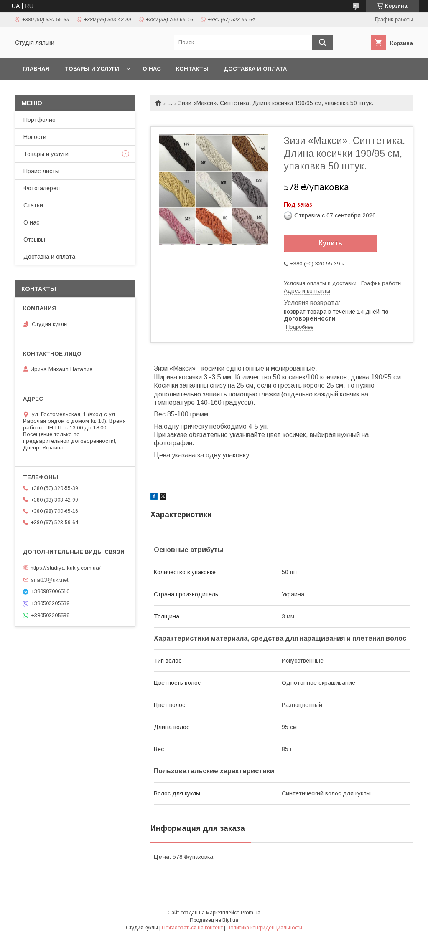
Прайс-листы (41, 171)
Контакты (192, 69)
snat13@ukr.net (49, 579)
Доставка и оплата (255, 69)
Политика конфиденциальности (264, 928)
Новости (34, 137)
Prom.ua (250, 913)
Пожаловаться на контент (192, 928)
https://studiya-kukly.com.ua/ (66, 568)
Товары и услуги (91, 69)
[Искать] (322, 42)
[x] (163, 497)
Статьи (33, 205)
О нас (152, 69)
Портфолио (39, 119)
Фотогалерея (41, 188)
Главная (36, 69)
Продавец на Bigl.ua (214, 920)
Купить (330, 243)
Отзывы (34, 239)
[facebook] (154, 497)
